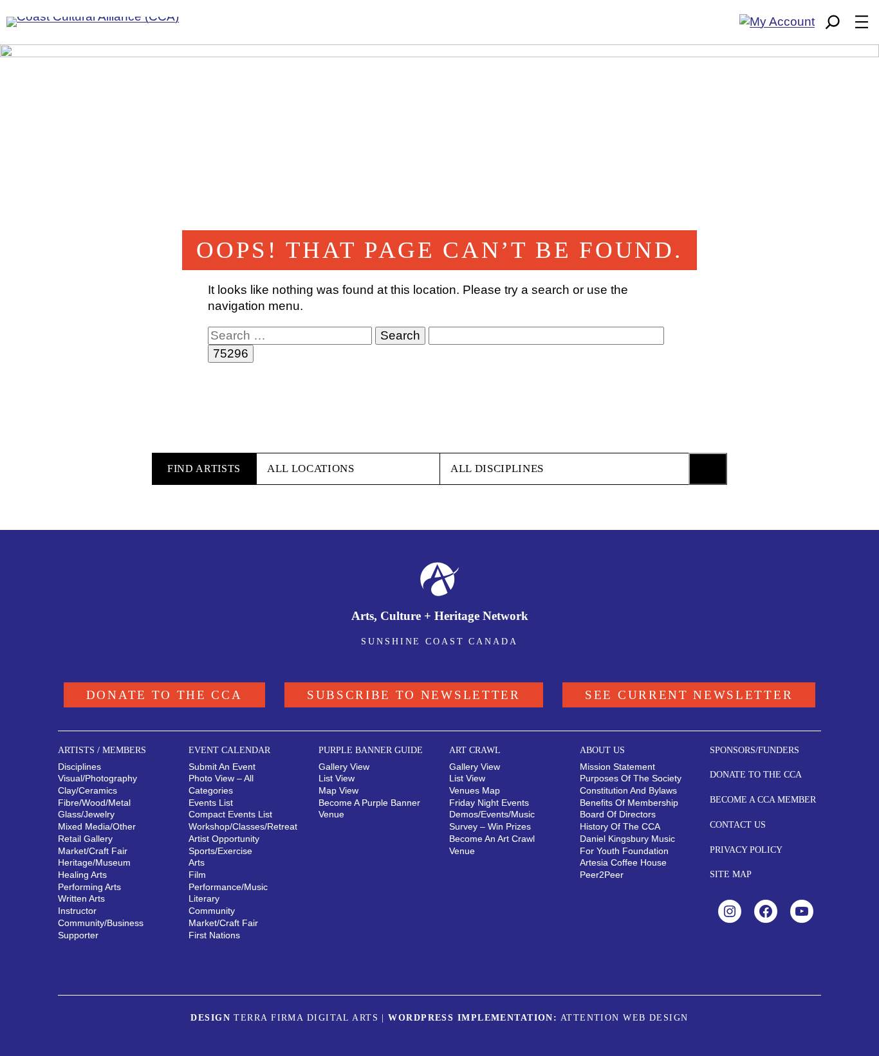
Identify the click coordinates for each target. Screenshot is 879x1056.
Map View (338, 790)
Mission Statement (617, 766)
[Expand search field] (832, 22)
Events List (211, 802)
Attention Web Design (624, 1017)
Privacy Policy (746, 849)
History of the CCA (620, 826)
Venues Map (474, 790)
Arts (197, 862)
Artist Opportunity (224, 838)
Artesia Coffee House (623, 862)
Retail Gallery (85, 838)
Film (197, 874)
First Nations (214, 935)
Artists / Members (102, 750)
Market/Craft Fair (223, 923)
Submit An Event (222, 766)
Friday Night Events (489, 802)
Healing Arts (82, 874)
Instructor (77, 911)
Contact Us (738, 824)
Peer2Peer (602, 874)
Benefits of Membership (629, 802)
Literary (204, 898)
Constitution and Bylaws (628, 790)
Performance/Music (228, 887)
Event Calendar (229, 750)
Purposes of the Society (630, 778)
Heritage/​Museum (94, 862)
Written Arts (81, 898)
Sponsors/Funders (754, 750)
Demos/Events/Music (492, 814)
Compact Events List (230, 814)
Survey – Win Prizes (490, 826)
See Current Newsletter (689, 695)
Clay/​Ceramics (87, 790)
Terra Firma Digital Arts (306, 1017)
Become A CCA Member (763, 799)
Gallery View (344, 766)
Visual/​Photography (97, 778)
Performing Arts (89, 887)
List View (337, 778)
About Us (602, 750)
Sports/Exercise (220, 851)
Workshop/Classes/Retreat (243, 826)
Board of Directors (618, 814)
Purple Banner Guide (371, 750)
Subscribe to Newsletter (414, 695)
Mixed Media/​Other (97, 826)
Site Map (731, 874)
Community (212, 911)
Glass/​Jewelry (86, 814)
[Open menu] (862, 22)
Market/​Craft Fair (92, 851)
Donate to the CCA (164, 695)
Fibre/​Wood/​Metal (94, 802)
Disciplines (79, 766)
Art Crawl (475, 750)
